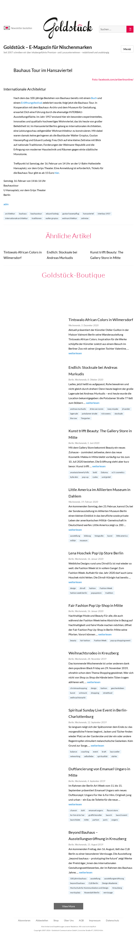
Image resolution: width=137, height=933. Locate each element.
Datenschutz (112, 920)
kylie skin (74, 477)
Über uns (69, 920)
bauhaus (23, 213)
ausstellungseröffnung (114, 878)
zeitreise (84, 218)
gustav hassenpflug (70, 213)
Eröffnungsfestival (31, 102)
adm (6, 204)
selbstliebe (88, 756)
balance (73, 751)
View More (68, 906)
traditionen (37, 218)
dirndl (82, 588)
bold (95, 472)
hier (57, 172)
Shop (56, 920)
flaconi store (112, 810)
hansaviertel (88, 213)
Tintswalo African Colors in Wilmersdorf (100, 319)
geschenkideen (117, 688)
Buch (94, 97)
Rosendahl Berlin (91, 892)
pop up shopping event (120, 640)
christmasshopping (78, 688)
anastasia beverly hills (79, 472)
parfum (96, 819)
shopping (95, 693)
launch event (121, 815)
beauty (73, 640)
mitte (86, 819)
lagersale (74, 413)
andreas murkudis (78, 409)
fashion (92, 588)
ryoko (95, 477)
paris (105, 819)
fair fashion (85, 640)
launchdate (75, 819)
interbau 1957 (104, 213)
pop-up (85, 477)
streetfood (107, 693)
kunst (109, 536)
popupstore (96, 593)
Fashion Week (106, 588)
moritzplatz (75, 892)
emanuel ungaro (96, 810)
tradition (109, 593)
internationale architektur (16, 218)
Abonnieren (24, 920)
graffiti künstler (95, 815)
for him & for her (77, 815)
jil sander (126, 409)
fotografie (99, 536)
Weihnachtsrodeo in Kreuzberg (93, 653)
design (73, 588)
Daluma (104, 472)
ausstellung (75, 536)
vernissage (108, 892)
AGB (81, 920)
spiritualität (102, 756)
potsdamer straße (89, 413)
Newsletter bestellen (21, 28)
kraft (104, 751)
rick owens (106, 413)
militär (73, 540)
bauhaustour (36, 213)
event (95, 751)
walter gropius (52, 218)
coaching (85, 751)
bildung (87, 536)
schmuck (83, 693)
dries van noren (96, 409)
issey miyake (112, 409)
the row (73, 418)
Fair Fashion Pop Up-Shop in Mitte (95, 605)
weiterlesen (75, 353)
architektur (10, 213)
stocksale (119, 413)
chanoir (73, 810)
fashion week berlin (78, 593)
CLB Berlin (93, 883)
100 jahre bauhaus (78, 878)
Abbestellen (42, 920)
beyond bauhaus (77, 883)
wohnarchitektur (69, 218)
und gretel (106, 477)
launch (109, 815)
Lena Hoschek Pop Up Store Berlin (95, 553)
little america (121, 536)
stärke (114, 756)
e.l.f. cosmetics (118, 472)
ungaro (114, 819)
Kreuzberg (117, 888)
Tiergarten (85, 418)
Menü (127, 49)
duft (83, 810)
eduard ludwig (52, 213)
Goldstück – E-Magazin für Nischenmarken (48, 47)
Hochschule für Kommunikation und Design (89, 888)
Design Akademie (109, 883)
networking (75, 756)
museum (83, 540)
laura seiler (115, 751)
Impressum (95, 920)
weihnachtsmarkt (77, 697)
